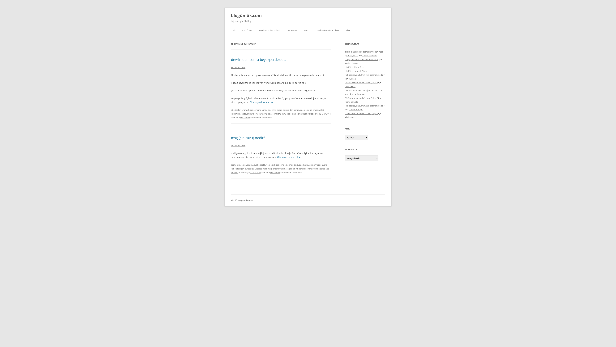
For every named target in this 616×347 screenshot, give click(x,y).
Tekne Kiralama (369, 55)
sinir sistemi (312, 168)
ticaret (322, 168)
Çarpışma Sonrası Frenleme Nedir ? (361, 59)
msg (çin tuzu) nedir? (248, 137)
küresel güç (250, 168)
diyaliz (305, 164)
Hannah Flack (360, 71)
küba (243, 113)
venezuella (302, 113)
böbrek (289, 164)
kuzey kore (252, 113)
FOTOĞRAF (247, 30)
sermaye (263, 113)
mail (265, 168)
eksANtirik (245, 117)
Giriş (233, 30)
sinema (257, 109)
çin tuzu (297, 164)
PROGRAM (292, 30)
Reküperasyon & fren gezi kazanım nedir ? (365, 74)
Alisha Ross (359, 67)
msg (270, 168)
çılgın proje (277, 109)
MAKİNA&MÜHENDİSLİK (270, 30)
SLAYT (307, 30)
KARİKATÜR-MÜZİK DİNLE (328, 30)
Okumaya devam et (261, 102)
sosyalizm (276, 113)
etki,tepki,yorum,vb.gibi (242, 109)
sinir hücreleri (299, 168)
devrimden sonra (291, 109)
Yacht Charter (351, 63)
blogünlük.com (246, 15)
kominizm (235, 113)
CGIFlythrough (356, 109)
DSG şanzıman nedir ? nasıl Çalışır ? (361, 82)
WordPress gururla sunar (242, 200)
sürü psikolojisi (289, 113)
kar (232, 168)
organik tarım (279, 168)
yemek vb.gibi (272, 164)
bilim (233, 164)
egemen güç (306, 109)
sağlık (262, 164)
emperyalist (318, 109)
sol (269, 113)
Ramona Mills (351, 101)
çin (269, 109)
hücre (324, 164)
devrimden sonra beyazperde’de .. (258, 59)
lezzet (259, 168)
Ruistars (352, 78)
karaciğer (239, 168)
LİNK (348, 30)
